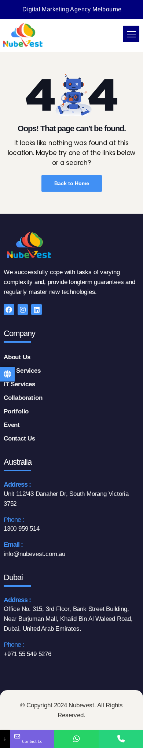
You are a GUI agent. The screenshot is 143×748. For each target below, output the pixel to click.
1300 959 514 (22, 528)
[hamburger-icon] (131, 34)
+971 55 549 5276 (27, 654)
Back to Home (71, 183)
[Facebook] (9, 309)
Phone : (14, 519)
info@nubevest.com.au (34, 553)
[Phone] (121, 739)
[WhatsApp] (76, 739)
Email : (13, 544)
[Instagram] (23, 309)
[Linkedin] (36, 309)
